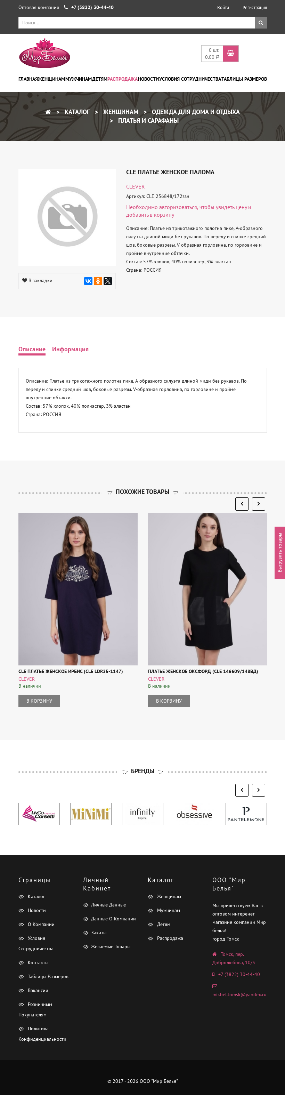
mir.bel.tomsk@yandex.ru (239, 994)
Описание (32, 349)
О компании (40, 924)
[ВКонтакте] (88, 281)
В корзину (39, 701)
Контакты (37, 962)
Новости (148, 79)
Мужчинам (78, 79)
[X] (108, 281)
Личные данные (108, 905)
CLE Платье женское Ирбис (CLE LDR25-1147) (70, 671)
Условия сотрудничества (190, 79)
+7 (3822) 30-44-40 (239, 974)
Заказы (98, 932)
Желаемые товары (110, 946)
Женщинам (51, 79)
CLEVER (135, 186)
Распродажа (122, 79)
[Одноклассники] (98, 281)
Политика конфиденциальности (42, 1033)
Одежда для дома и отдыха (195, 112)
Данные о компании (113, 919)
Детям (99, 79)
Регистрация (255, 7)
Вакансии (37, 990)
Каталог (76, 112)
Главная (28, 79)
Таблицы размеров (244, 79)
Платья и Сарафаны (147, 121)
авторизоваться (178, 206)
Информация (70, 349)
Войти (223, 7)
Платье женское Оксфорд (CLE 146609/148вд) (203, 671)
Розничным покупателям (35, 1009)
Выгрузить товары (280, 553)
